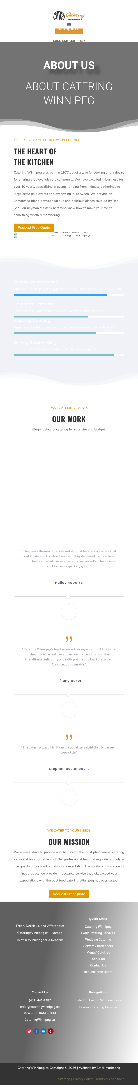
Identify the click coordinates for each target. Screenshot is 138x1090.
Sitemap (64, 1079)
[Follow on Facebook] (36, 1031)
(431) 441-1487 (40, 1000)
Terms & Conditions (109, 1079)
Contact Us (98, 965)
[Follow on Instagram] (29, 1031)
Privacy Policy (83, 1079)
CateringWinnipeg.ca (40, 1020)
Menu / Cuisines (98, 952)
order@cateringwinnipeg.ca (40, 1007)
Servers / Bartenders (98, 946)
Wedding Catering (98, 939)
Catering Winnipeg (98, 926)
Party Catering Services (98, 933)
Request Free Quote (34, 227)
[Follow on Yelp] (51, 1031)
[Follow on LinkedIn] (43, 1031)
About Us (98, 959)
